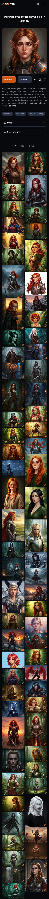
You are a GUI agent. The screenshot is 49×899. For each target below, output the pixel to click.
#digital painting (36, 114)
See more (12, 106)
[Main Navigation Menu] (44, 4)
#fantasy (20, 114)
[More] (35, 79)
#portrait (7, 114)
